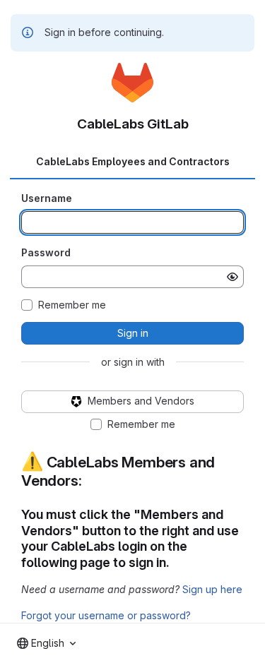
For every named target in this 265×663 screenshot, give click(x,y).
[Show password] (232, 276)
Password (46, 252)
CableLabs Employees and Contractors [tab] (133, 161)
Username (46, 198)
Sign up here (212, 589)
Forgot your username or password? (106, 615)
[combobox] (46, 643)
